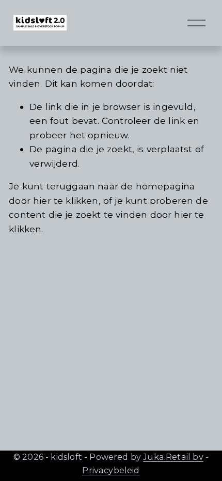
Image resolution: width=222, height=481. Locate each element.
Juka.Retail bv (173, 457)
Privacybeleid (110, 470)
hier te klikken (66, 200)
